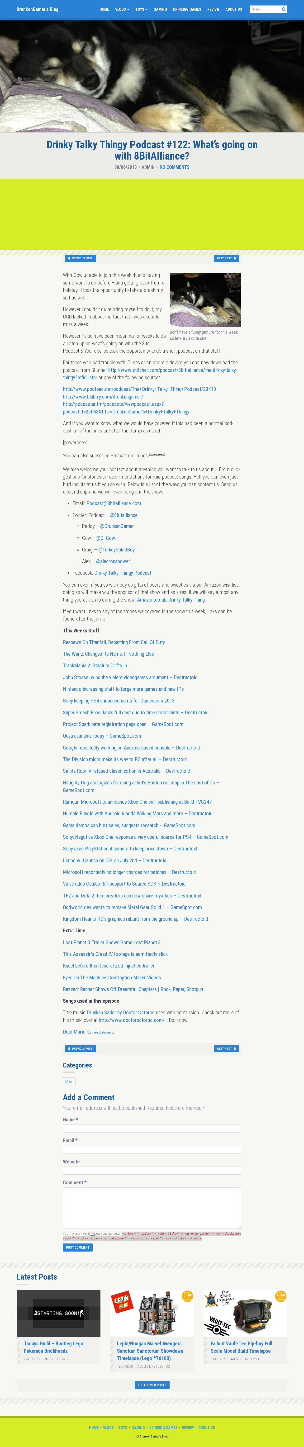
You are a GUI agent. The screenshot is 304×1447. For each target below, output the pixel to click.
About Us (233, 9)
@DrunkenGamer (117, 526)
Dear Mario (74, 1032)
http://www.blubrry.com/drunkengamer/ (103, 397)
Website (71, 1162)
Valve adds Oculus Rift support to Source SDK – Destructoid (124, 884)
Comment (75, 1183)
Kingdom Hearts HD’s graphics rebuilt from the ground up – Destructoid (135, 919)
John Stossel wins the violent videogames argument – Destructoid (130, 677)
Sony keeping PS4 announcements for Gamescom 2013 (119, 701)
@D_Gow (105, 538)
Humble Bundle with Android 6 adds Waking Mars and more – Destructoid (138, 813)
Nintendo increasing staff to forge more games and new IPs (123, 689)
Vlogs (121, 9)
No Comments (175, 167)
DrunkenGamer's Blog (37, 9)
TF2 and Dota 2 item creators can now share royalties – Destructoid (132, 896)
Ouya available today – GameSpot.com (102, 736)
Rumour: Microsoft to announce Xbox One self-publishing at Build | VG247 (137, 802)
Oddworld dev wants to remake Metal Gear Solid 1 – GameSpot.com (132, 907)
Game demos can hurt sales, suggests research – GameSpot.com (129, 825)
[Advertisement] (152, 214)
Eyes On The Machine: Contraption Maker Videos (112, 978)
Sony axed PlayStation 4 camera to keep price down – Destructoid (130, 849)
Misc (69, 1081)
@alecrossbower (113, 561)
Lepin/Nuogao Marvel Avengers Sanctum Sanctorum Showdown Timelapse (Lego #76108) (150, 1351)
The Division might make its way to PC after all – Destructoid (125, 759)
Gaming (160, 9)
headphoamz (103, 1032)
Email (70, 1140)
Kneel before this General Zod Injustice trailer (109, 966)
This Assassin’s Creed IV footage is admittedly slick (115, 954)
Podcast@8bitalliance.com (113, 503)
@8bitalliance (124, 515)
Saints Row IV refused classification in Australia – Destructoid (126, 771)
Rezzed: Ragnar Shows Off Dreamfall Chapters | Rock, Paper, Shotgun (133, 989)
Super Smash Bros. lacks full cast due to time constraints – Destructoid (136, 713)
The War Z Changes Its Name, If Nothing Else (108, 654)
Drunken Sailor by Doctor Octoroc (121, 1012)
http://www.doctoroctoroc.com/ (132, 1020)
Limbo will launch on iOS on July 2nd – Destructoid (114, 860)
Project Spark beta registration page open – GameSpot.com (123, 724)
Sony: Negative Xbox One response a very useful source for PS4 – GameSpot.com (145, 837)
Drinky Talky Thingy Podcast (122, 573)
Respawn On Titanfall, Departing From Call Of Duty (114, 642)
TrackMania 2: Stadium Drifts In (95, 666)
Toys (140, 9)
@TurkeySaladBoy (116, 550)
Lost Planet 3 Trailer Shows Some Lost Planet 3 (112, 942)
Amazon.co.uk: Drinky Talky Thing (171, 600)
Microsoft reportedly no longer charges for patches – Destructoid (129, 872)
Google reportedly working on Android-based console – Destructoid (131, 748)
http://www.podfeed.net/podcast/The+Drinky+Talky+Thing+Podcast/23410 (139, 389)
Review (213, 9)
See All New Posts (152, 1385)
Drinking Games (187, 9)
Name (70, 1120)
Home (104, 9)
